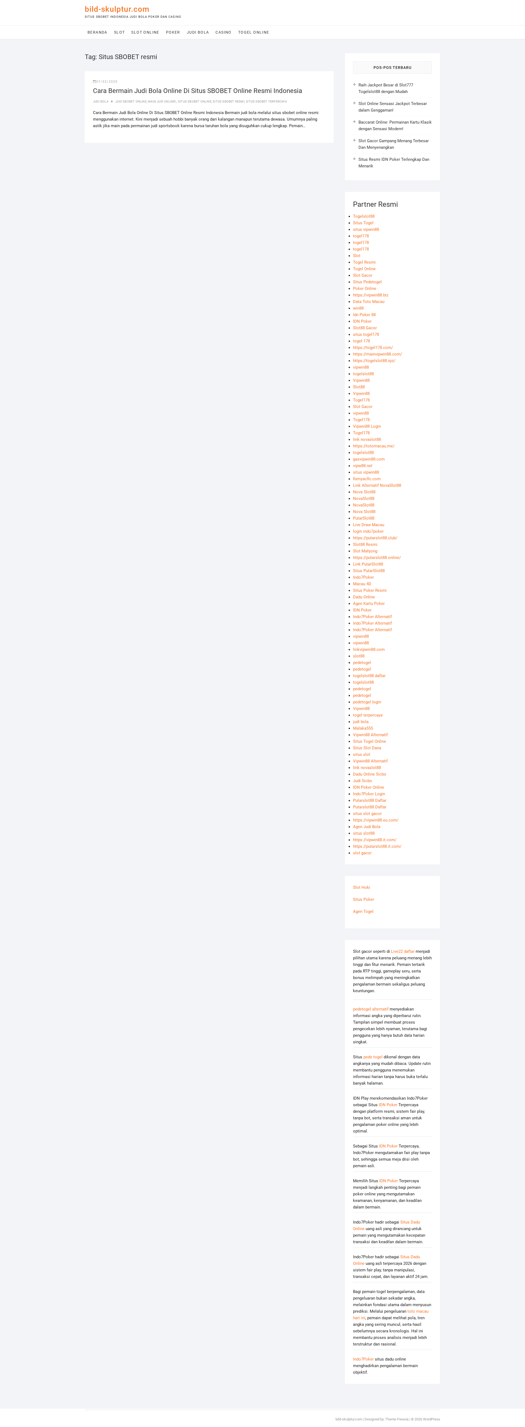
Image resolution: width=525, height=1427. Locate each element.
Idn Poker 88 (364, 314)
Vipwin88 (361, 380)
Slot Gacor (362, 275)
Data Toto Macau (368, 301)
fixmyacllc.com (367, 478)
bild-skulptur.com (117, 9)
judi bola (361, 721)
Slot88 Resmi (365, 544)
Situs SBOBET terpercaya (266, 101)
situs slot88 (364, 833)
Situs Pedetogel (367, 281)
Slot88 (359, 387)
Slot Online (145, 32)
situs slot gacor (367, 813)
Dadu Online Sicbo (369, 774)
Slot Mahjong (365, 551)
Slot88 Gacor (365, 327)
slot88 (358, 656)
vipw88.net (362, 465)
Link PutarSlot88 (368, 564)
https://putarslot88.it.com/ (377, 846)
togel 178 (361, 341)
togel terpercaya (368, 715)
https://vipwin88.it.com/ (374, 839)
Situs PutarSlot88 (369, 570)
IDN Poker (362, 321)
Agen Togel (363, 911)
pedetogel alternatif (371, 1009)
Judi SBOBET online (131, 101)
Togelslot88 (364, 216)
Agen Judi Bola (366, 826)
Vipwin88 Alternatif (370, 734)
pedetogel (362, 662)
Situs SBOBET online (194, 101)
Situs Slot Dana (367, 747)
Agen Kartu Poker (369, 603)
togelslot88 (363, 373)
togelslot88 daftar (369, 675)
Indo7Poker (363, 577)
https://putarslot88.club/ (375, 537)
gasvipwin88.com (369, 459)
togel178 (361, 236)
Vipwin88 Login (367, 426)
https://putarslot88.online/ (377, 557)
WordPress (431, 1419)
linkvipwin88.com (369, 649)
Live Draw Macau (368, 524)
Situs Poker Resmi (370, 590)
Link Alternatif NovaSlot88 (377, 485)
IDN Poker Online (368, 787)
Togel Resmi (364, 262)
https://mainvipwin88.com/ (377, 354)
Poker (173, 32)
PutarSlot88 (363, 518)
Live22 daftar (403, 951)
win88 (358, 308)
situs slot (361, 754)
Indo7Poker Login (369, 793)
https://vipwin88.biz (370, 295)
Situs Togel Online (369, 741)
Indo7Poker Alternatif (372, 616)
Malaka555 (363, 728)
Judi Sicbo (362, 780)
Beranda (97, 32)
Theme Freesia (397, 1419)
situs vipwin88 (366, 229)
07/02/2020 (107, 81)
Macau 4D (362, 583)
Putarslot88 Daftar (369, 800)
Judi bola (198, 32)
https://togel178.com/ (373, 347)
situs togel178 (366, 334)
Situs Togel (363, 222)
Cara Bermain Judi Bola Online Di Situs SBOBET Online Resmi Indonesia (197, 91)
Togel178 (361, 400)
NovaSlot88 (363, 498)
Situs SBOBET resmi (228, 101)
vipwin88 (361, 367)
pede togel (373, 1057)
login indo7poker (368, 531)
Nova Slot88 (364, 492)
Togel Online (253, 32)
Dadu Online (364, 597)
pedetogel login (367, 702)
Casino (223, 32)
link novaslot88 (367, 439)
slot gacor (362, 853)
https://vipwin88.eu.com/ (375, 820)
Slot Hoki (361, 887)
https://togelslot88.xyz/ (374, 360)
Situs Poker (363, 899)
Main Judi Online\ (162, 101)
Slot (119, 32)
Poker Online (364, 288)
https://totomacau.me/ (374, 446)
